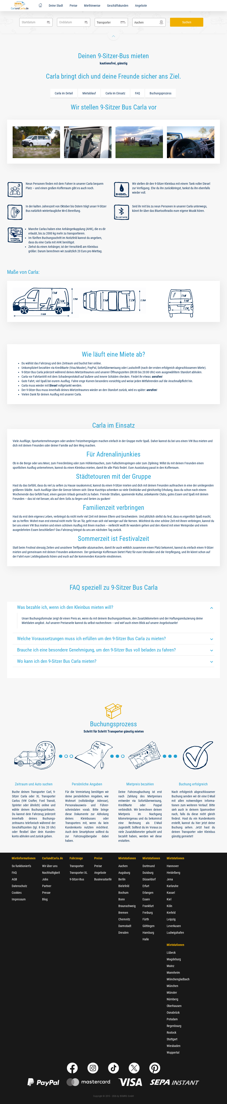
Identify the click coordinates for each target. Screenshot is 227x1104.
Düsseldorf (149, 879)
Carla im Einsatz (115, 93)
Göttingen (149, 926)
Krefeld (171, 912)
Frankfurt (148, 906)
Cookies (17, 892)
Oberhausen (174, 1006)
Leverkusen (174, 926)
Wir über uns (49, 866)
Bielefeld (123, 886)
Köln (169, 906)
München (172, 986)
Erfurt (146, 886)
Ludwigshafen (175, 932)
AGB (14, 879)
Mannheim (173, 972)
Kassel (171, 892)
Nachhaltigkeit (51, 872)
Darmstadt (124, 926)
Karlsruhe (172, 886)
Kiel (169, 899)
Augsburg (124, 872)
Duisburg (148, 872)
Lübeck (171, 952)
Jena (170, 879)
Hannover (173, 866)
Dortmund (149, 866)
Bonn (121, 899)
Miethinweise (92, 5)
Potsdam (172, 1019)
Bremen (123, 912)
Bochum (123, 892)
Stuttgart (172, 1039)
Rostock (171, 1032)
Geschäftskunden (117, 5)
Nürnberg (172, 999)
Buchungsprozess (160, 93)
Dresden (123, 932)
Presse (46, 892)
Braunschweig (127, 906)
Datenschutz (19, 886)
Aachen (123, 866)
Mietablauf (89, 93)
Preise (73, 5)
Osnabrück (173, 1012)
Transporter (77, 866)
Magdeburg (174, 959)
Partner (46, 886)
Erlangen (148, 892)
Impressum (19, 899)
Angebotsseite (168, 623)
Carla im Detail (64, 93)
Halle (146, 939)
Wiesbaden (173, 1046)
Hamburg (148, 932)
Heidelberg (173, 872)
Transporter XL (79, 872)
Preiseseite (67, 623)
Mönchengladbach (178, 979)
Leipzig (171, 919)
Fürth (146, 919)
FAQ (137, 93)
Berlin (121, 879)
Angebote (141, 5)
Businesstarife (103, 879)
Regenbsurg (174, 1026)
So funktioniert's (21, 866)
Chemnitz (124, 919)
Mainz (170, 966)
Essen (146, 899)
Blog (45, 899)
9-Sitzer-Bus (77, 879)
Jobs (45, 879)
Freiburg (148, 912)
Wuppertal (173, 1052)
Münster (172, 992)
